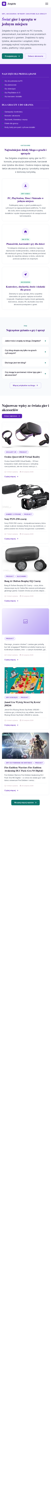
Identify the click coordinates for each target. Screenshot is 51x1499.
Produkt (23, 452)
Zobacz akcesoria (35, 56)
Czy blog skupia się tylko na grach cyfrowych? (21, 351)
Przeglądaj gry (11, 56)
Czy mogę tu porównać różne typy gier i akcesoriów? (23, 373)
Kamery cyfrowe (13, 514)
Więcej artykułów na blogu (24, 385)
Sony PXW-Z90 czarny (15, 519)
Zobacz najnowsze (10, 416)
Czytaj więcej (10, 477)
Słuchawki (21, 576)
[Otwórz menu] (46, 3)
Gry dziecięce (12, 697)
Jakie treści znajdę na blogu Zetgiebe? (23, 341)
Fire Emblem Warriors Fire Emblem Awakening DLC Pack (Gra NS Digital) (23, 769)
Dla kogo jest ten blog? (15, 362)
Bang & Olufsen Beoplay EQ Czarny (22, 581)
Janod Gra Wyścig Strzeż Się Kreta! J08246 (22, 703)
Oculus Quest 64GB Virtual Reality (22, 456)
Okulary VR (11, 452)
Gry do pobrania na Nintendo (19, 763)
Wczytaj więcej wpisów (24, 803)
